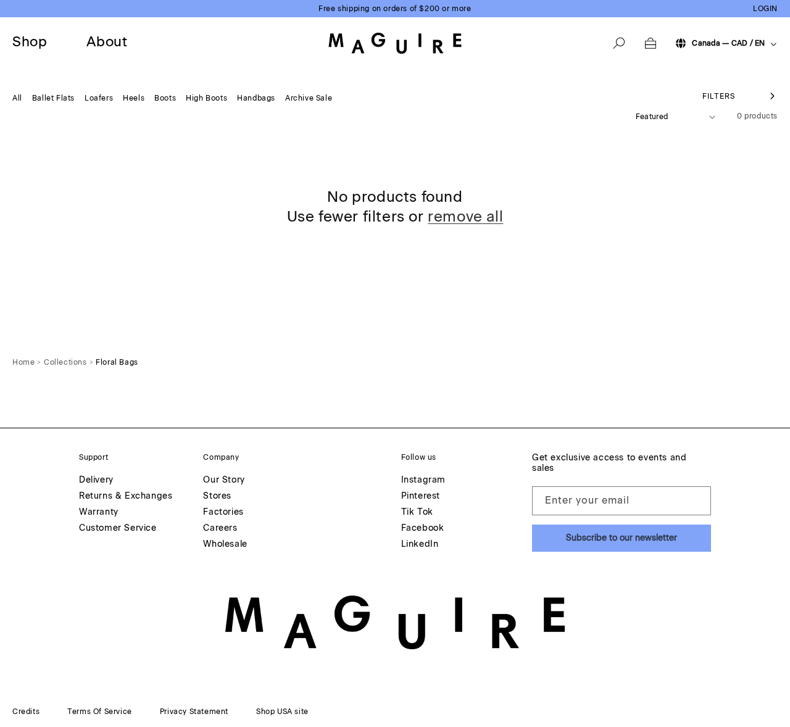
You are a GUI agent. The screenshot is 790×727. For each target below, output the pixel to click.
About (106, 42)
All (17, 98)
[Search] (619, 43)
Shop (29, 42)
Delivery (96, 480)
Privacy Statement (194, 711)
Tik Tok (417, 512)
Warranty (98, 512)
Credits (26, 711)
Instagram (423, 480)
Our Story (223, 480)
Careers (220, 528)
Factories (223, 512)
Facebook (422, 528)
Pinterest (420, 496)
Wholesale (225, 544)
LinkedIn (420, 544)
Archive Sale (308, 98)
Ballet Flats (53, 98)
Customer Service (118, 528)
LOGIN (765, 8)
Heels (133, 98)
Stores (217, 496)
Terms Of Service (99, 711)
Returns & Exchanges (125, 496)
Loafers (99, 98)
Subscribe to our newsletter (621, 538)
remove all (465, 216)
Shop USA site (282, 711)
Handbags (256, 98)
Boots (165, 98)
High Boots (206, 98)
